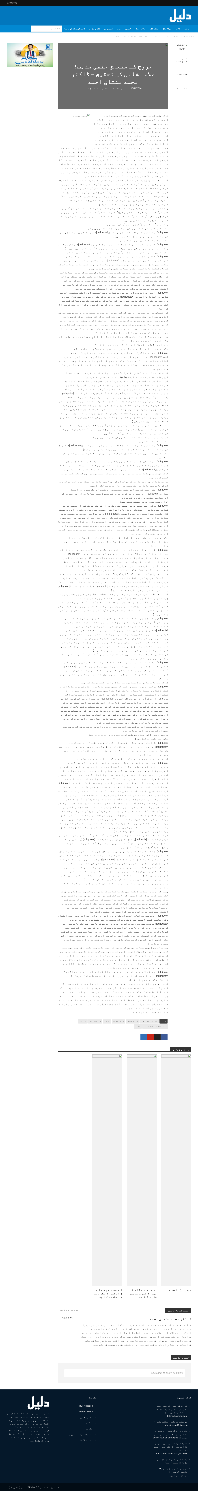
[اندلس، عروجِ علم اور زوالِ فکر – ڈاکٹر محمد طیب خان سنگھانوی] (107, 1170)
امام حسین (132, 1021)
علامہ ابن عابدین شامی (155, 1026)
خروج (107, 1021)
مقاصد (89, 1428)
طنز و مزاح (94, 28)
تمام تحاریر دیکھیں (69, 1310)
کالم (177, 28)
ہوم (196, 36)
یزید (137, 1026)
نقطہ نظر (154, 28)
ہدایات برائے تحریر (81, 1434)
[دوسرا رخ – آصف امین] (176, 1170)
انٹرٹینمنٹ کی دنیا (74, 28)
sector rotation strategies (165, 1437)
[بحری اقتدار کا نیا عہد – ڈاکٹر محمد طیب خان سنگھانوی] (142, 1170)
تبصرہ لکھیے (182, 87)
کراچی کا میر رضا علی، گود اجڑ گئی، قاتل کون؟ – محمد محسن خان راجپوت (172, 1409)
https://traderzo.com (177, 1416)
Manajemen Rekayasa (176, 1425)
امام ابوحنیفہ (149, 1021)
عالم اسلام (140, 28)
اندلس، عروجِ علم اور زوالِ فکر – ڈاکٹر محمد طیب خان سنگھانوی (108, 1293)
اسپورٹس (108, 28)
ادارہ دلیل (86, 1417)
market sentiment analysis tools (171, 1453)
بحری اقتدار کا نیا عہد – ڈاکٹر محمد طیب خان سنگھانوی (143, 1293)
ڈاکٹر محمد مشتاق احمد (182, 60)
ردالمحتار (95, 1021)
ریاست (83, 1021)
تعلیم (128, 28)
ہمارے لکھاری (85, 1440)
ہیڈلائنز (167, 28)
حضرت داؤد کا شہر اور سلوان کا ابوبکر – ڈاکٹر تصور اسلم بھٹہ (170, 1434)
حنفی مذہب (118, 1021)
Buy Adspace (86, 1405)
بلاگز (186, 28)
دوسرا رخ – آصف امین (178, 1290)
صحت (119, 28)
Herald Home (86, 1411)
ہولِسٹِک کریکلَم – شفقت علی (172, 1421)
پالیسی (88, 1423)
